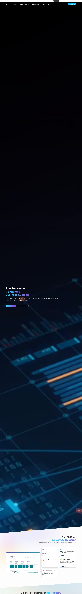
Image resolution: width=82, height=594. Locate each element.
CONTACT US (72, 4)
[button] (56, 1)
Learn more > (45, 555)
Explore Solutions (11, 306)
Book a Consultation (22, 306)
